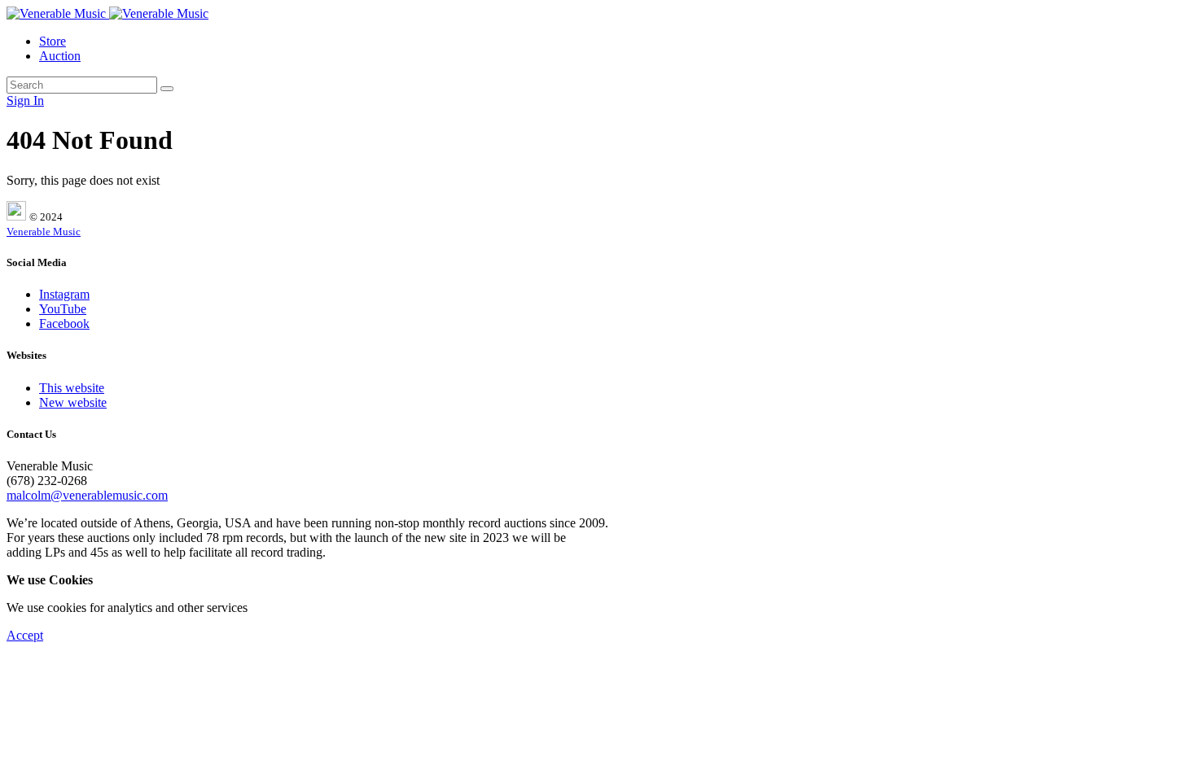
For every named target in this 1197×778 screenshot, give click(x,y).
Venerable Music (44, 231)
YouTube (62, 309)
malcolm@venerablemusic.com (87, 495)
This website (71, 388)
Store (52, 41)
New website (73, 402)
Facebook (64, 323)
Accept (25, 635)
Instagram (64, 294)
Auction (60, 56)
